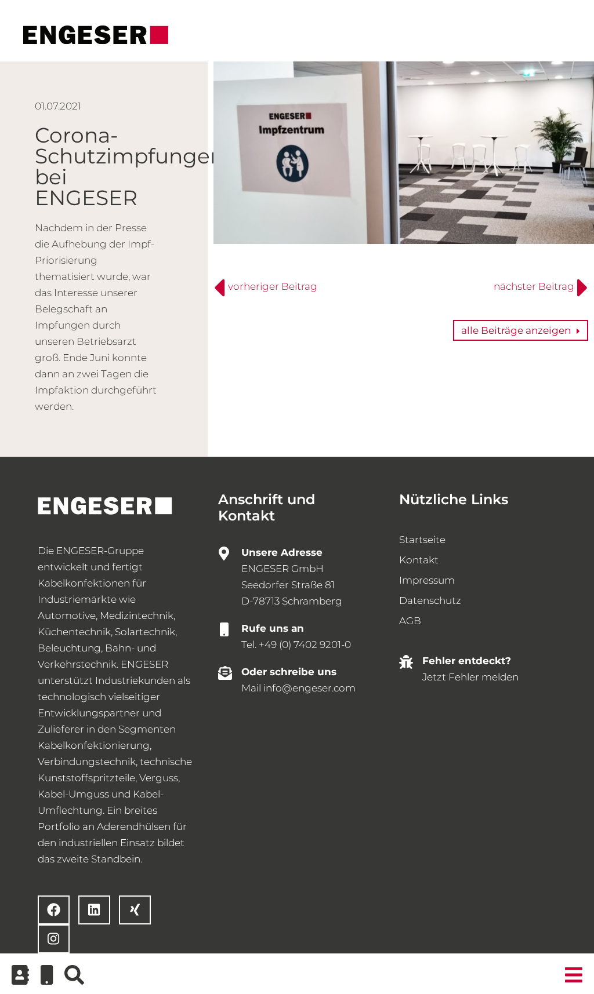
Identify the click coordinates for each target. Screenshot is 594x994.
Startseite (422, 539)
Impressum (427, 580)
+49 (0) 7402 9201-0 (305, 644)
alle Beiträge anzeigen (516, 330)
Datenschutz (430, 600)
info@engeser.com (309, 688)
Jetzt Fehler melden (470, 677)
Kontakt (419, 560)
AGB (410, 621)
